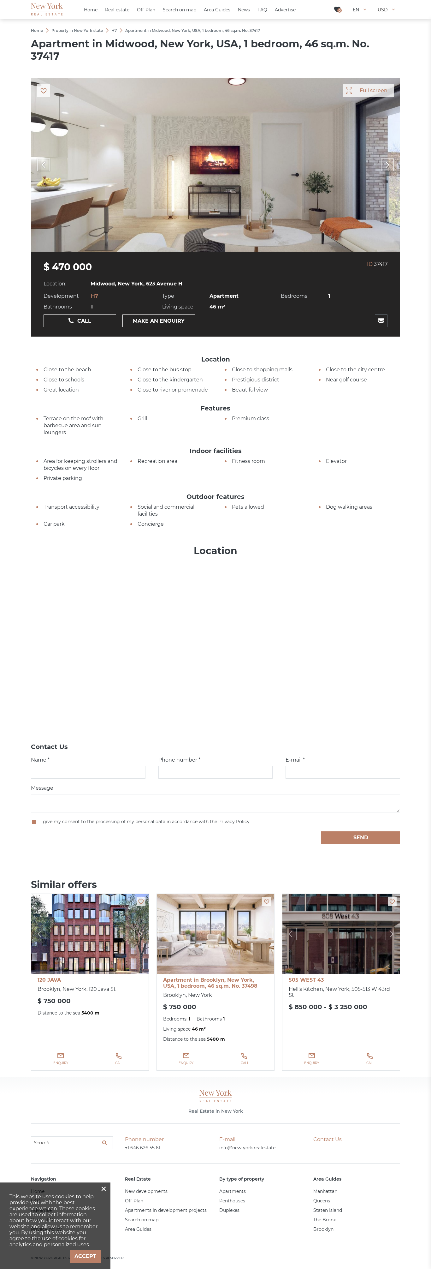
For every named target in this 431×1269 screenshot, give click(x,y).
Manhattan (325, 1191)
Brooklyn (323, 1229)
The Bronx (324, 1220)
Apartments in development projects (166, 1210)
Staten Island (327, 1210)
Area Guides (138, 1229)
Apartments (232, 1191)
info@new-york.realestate (247, 1148)
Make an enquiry (159, 321)
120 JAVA (49, 980)
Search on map (141, 1220)
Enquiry (60, 1063)
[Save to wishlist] (141, 901)
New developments (146, 1191)
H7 (94, 296)
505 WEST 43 (306, 980)
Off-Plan (134, 1201)
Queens (321, 1201)
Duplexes (229, 1210)
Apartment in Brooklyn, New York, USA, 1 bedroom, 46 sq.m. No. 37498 (210, 983)
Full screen (373, 90)
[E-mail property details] (381, 320)
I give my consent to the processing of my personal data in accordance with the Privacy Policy (145, 821)
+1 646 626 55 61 (142, 1148)
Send (360, 838)
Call (84, 321)
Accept (85, 1256)
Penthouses (232, 1201)
